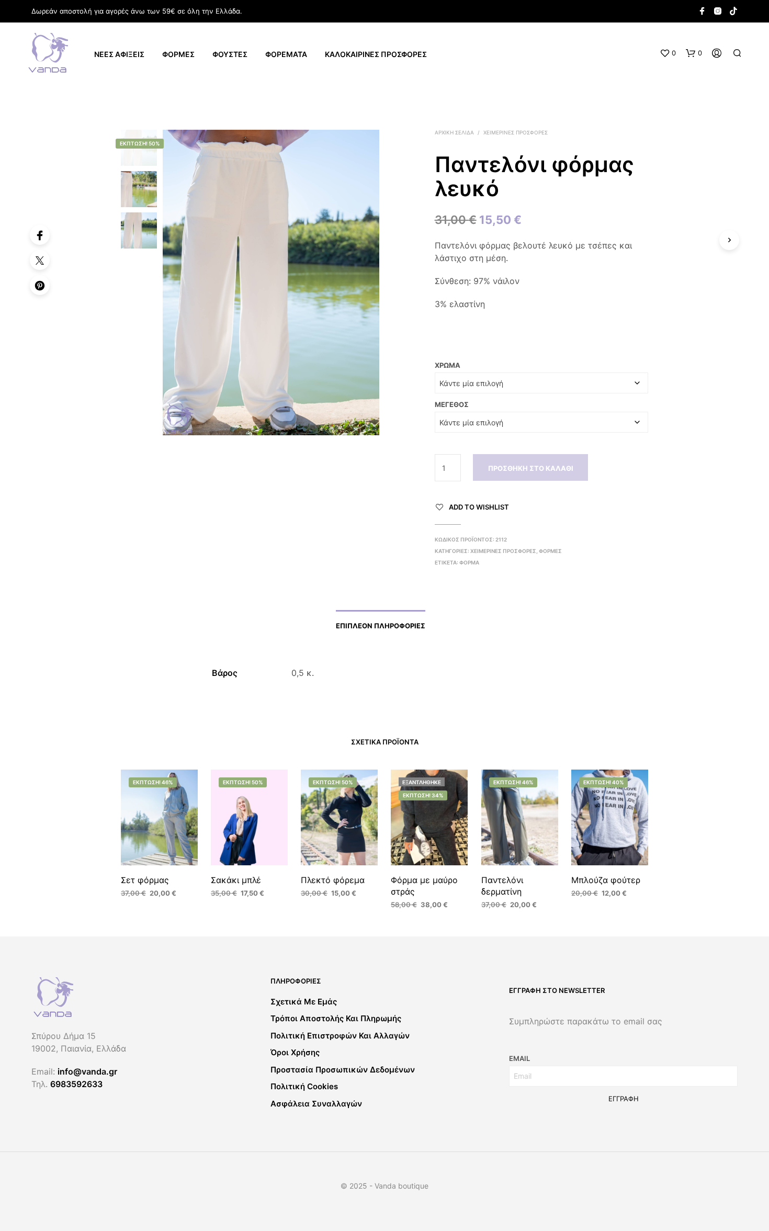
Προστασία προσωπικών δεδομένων (342, 1070)
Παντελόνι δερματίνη (502, 886)
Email (519, 1058)
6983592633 (76, 1084)
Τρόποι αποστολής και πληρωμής (335, 1018)
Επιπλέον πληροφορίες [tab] (380, 626)
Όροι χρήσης (295, 1052)
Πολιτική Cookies (304, 1086)
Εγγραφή (623, 1099)
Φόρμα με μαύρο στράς (424, 886)
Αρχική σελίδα (454, 132)
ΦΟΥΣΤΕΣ (229, 54)
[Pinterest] (40, 285)
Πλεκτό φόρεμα (333, 880)
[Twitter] (40, 260)
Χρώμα (447, 365)
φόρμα (469, 562)
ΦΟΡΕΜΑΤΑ (286, 54)
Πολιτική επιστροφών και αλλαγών (340, 1036)
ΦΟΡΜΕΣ (178, 54)
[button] (668, 53)
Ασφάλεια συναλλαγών (316, 1104)
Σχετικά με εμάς (303, 1002)
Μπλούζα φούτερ (605, 880)
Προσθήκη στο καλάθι (530, 468)
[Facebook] (40, 235)
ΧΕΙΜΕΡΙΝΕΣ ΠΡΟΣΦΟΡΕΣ (515, 132)
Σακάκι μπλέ (236, 880)
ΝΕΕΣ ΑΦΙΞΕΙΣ (119, 54)
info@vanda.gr (87, 1071)
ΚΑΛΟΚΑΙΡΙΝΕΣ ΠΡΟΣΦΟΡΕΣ (376, 54)
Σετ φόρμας (145, 880)
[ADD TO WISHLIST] (159, 849)
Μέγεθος (452, 404)
